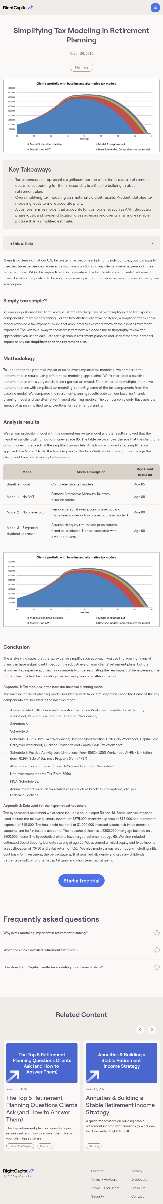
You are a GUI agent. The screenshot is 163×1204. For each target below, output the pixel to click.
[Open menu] (155, 7)
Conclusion (16, 647)
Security (97, 1196)
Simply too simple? (25, 300)
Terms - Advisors (104, 1179)
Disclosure (139, 1179)
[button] (81, 589)
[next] (152, 1029)
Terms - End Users (105, 1188)
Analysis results (21, 422)
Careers (97, 1171)
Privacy (136, 1171)
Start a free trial (81, 880)
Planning (81, 67)
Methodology (19, 358)
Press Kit (138, 1188)
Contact (137, 1196)
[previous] (140, 1029)
